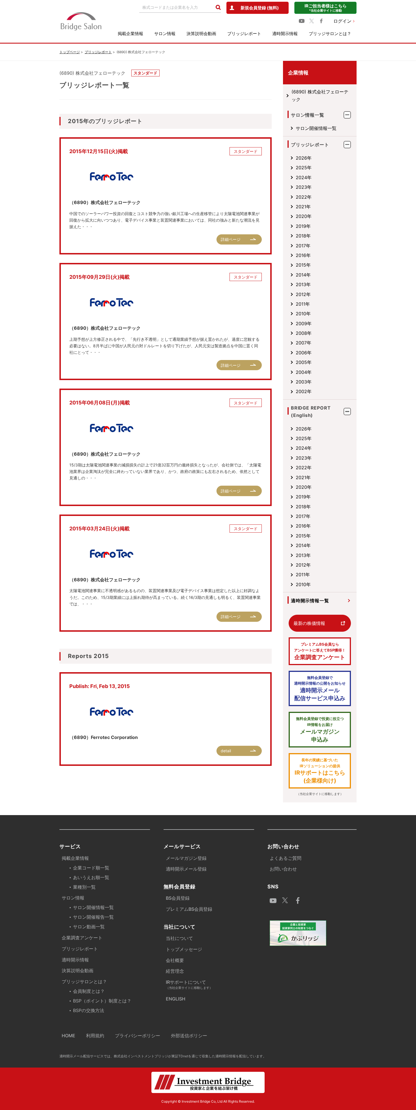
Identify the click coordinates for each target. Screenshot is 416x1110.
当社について (179, 938)
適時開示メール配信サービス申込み (320, 688)
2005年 (304, 362)
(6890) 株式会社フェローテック (319, 95)
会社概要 (175, 960)
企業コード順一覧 (91, 868)
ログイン (342, 21)
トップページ (69, 52)
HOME (68, 1035)
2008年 (304, 333)
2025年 (304, 167)
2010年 (303, 313)
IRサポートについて (189, 984)
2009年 (304, 323)
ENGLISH (175, 999)
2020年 (304, 216)
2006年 (304, 352)
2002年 (304, 391)
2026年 (304, 158)
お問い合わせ (283, 869)
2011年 (303, 304)
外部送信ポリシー (189, 1035)
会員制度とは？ (89, 991)
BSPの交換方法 (88, 1010)
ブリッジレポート (244, 33)
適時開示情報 (285, 33)
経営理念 (175, 971)
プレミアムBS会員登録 (189, 909)
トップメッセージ (184, 949)
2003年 (304, 382)
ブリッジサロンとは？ (330, 33)
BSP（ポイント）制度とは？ (102, 1001)
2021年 (303, 206)
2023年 (304, 187)
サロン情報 (164, 33)
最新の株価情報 (309, 623)
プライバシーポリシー (137, 1035)
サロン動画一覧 (89, 926)
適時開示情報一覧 (310, 600)
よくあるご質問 (285, 858)
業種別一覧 (84, 887)
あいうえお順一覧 (91, 877)
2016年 (303, 255)
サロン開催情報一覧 (316, 128)
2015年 (303, 265)
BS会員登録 (178, 898)
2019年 (303, 226)
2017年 (303, 245)
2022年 (304, 197)
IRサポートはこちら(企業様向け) (320, 771)
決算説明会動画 (201, 33)
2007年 (303, 343)
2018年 (303, 236)
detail (226, 750)
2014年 (303, 275)
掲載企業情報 (130, 33)
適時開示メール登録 (186, 869)
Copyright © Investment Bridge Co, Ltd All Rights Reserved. (208, 1101)
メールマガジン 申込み (320, 729)
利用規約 (95, 1035)
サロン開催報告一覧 (93, 917)
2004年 (304, 372)
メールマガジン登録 (186, 858)
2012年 (303, 294)
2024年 (304, 177)
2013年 (303, 284)
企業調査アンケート (320, 651)
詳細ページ (231, 239)
